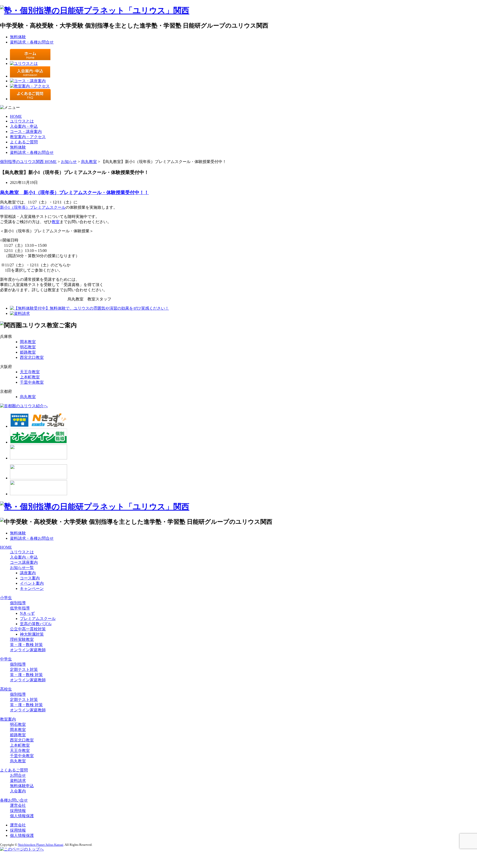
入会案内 (18, 791)
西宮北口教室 (32, 357)
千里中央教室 (32, 382)
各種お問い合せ (14, 800)
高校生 (6, 689)
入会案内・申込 (24, 126)
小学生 (6, 598)
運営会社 (18, 805)
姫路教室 (28, 352)
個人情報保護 (22, 816)
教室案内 (8, 719)
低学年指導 (20, 608)
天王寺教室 (30, 372)
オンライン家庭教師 (28, 650)
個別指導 (18, 603)
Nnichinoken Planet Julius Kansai (40, 845)
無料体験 (18, 37)
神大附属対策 (32, 634)
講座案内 (28, 573)
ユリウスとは (22, 121)
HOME (16, 116)
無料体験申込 (22, 786)
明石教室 (28, 347)
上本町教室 (30, 377)
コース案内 (30, 578)
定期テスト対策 (24, 669)
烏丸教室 (28, 397)
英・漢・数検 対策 (26, 645)
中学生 (6, 659)
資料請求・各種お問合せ (32, 42)
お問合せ (18, 775)
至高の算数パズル (36, 624)
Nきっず (27, 613)
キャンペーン (32, 588)
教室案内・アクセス (28, 137)
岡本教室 (28, 342)
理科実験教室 (22, 639)
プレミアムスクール (48, 207)
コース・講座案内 (26, 131)
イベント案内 (32, 583)
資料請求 (18, 780)
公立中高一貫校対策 (28, 629)
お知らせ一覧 (22, 568)
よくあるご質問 (24, 142)
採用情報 (18, 811)
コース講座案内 (24, 562)
